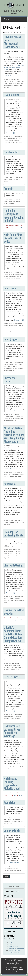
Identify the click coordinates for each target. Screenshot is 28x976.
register (21, 227)
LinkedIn (12, 963)
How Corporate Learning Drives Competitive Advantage (12, 731)
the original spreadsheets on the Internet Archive (14, 67)
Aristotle (8, 189)
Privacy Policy (14, 971)
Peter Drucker (11, 339)
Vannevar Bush (12, 831)
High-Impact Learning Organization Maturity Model (12, 783)
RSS (19, 963)
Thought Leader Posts (15, 952)
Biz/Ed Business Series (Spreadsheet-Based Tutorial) (12, 42)
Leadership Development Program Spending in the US (13, 216)
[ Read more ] (8, 76)
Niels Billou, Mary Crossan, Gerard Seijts (13, 238)
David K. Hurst (11, 95)
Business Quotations (14, 950)
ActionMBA (10, 484)
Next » (6, 876)
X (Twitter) (19, 960)
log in (15, 227)
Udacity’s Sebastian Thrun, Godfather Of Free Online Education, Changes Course (13, 634)
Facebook (10, 960)
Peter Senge (10, 288)
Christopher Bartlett (10, 379)
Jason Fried (9, 802)
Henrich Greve (11, 677)
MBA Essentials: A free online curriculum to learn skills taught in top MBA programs (14, 434)
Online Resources (13, 946)
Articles (11, 943)
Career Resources (13, 944)
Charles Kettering (13, 565)
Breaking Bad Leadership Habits (13, 533)
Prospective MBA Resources (16, 948)
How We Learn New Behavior (14, 611)
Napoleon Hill (11, 152)
